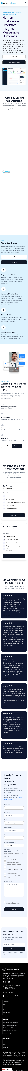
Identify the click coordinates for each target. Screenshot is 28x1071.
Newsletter (5, 1047)
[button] (25, 3)
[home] (8, 3)
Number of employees (10, 842)
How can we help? (9, 881)
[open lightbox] (14, 363)
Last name (7, 812)
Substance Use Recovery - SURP (10, 1030)
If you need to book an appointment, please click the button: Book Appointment (13, 855)
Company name (8, 834)
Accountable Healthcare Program (10, 1022)
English (7, 1069)
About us (5, 1004)
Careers (5, 1007)
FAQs (4, 1044)
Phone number (8, 827)
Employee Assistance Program (10, 1025)
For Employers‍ (6, 1012)
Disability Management (8, 1033)
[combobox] (7, 1069)
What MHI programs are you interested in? (11, 850)
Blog (4, 1042)
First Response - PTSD (8, 1028)
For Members (6, 1009)
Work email (7, 819)
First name (7, 804)
